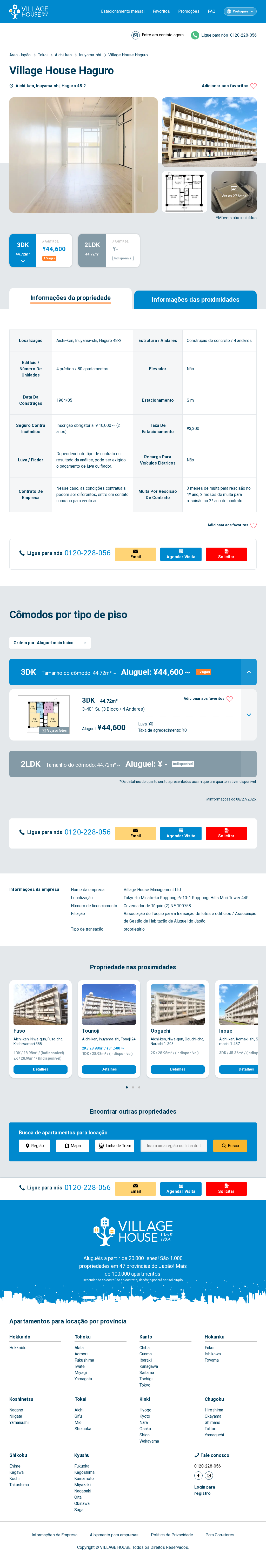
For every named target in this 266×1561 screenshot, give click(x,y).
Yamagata (83, 1378)
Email (135, 556)
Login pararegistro (204, 1490)
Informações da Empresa (54, 1534)
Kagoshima (84, 1472)
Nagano (16, 1410)
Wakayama (149, 1441)
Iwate (80, 1366)
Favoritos (161, 11)
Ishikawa (213, 1353)
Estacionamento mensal (122, 11)
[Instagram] (209, 1475)
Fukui (209, 1347)
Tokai (81, 1399)
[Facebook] (198, 1475)
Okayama (213, 1416)
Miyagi (81, 1372)
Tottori (210, 1428)
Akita (79, 1347)
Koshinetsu (21, 1399)
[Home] (133, 1231)
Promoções (189, 11)
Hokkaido (19, 1337)
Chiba (144, 1347)
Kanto (145, 1337)
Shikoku (18, 1455)
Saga (78, 1509)
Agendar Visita (181, 556)
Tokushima (19, 1484)
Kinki (144, 1399)
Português (241, 11)
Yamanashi (19, 1422)
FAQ (211, 11)
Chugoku (214, 1399)
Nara (143, 1422)
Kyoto (144, 1416)
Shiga (144, 1434)
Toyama (212, 1360)
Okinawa (82, 1503)
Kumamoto (84, 1478)
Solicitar (226, 556)
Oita (78, 1497)
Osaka (145, 1428)
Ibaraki (145, 1360)
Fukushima (84, 1360)
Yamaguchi (214, 1434)
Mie (78, 1422)
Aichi (79, 1410)
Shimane (212, 1422)
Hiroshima (214, 1410)
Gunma (145, 1353)
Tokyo (144, 1385)
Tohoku (83, 1337)
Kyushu (82, 1455)
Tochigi (145, 1378)
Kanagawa (148, 1366)
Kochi (14, 1478)
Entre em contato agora (163, 34)
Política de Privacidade (172, 1534)
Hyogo (145, 1410)
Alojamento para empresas (114, 1534)
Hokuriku (214, 1337)
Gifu (78, 1416)
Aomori (81, 1353)
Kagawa (16, 1472)
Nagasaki (82, 1491)
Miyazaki (82, 1484)
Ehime (15, 1466)
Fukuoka (81, 1466)
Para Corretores (219, 1534)
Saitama (146, 1372)
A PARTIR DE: (50, 241)
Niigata (15, 1416)
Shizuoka (83, 1428)
